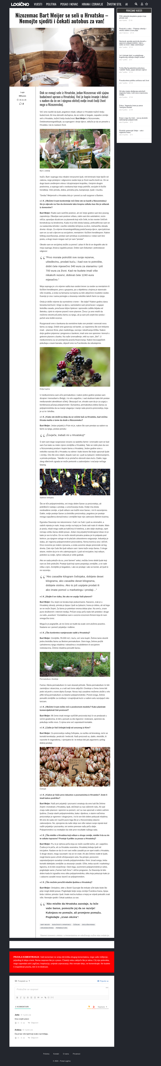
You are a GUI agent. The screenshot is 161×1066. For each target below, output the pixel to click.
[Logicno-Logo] (20, 4)
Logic (22, 92)
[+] (52, 997)
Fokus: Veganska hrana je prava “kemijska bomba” (131, 106)
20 (131, 20)
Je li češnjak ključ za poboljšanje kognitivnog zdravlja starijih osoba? (132, 56)
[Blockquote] (38, 997)
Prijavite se (104, 981)
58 (132, 97)
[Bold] (17, 997)
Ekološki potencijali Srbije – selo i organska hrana (131, 131)
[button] (136, 4)
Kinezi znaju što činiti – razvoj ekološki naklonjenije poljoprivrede (133, 119)
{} (49, 997)
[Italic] (21, 997)
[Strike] (28, 997)
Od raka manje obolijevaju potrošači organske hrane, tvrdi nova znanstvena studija (133, 93)
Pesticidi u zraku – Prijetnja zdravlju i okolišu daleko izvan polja (132, 29)
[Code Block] (42, 997)
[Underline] (24, 997)
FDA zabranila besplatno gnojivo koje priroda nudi (132, 17)
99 (132, 110)
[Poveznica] (142, 4)
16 (132, 72)
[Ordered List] (31, 997)
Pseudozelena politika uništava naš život (134, 80)
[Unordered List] (35, 997)
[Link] (45, 997)
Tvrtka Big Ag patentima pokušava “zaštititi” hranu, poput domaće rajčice (133, 69)
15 (132, 47)
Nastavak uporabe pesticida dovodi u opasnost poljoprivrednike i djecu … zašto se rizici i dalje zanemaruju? (132, 43)
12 (133, 33)
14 (132, 83)
